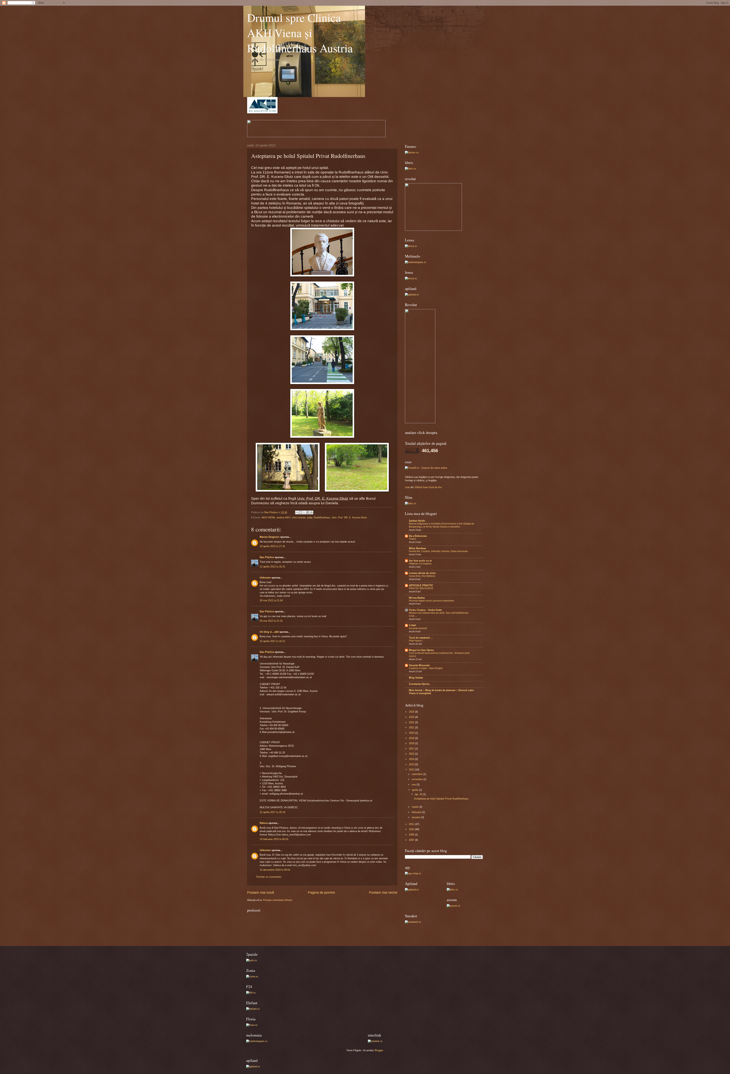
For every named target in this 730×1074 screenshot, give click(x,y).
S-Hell (412, 625)
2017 (412, 748)
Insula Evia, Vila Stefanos (422, 576)
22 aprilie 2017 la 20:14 (272, 812)
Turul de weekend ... (421, 637)
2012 (412, 769)
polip (309, 517)
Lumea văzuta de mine (422, 573)
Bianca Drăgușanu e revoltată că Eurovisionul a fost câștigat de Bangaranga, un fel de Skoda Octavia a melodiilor (441, 525)
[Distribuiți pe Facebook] (308, 512)
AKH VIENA (268, 517)
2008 (412, 834)
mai (414, 784)
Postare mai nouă (260, 892)
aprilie (415, 789)
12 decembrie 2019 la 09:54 (275, 869)
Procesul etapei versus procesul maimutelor (431, 600)
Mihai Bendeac (417, 548)
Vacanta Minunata (419, 665)
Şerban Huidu (417, 520)
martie (415, 806)
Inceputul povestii (418, 628)
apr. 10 (419, 794)
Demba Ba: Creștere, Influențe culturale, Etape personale (438, 551)
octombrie (417, 779)
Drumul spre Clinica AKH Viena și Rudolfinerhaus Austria (300, 33)
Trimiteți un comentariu (268, 876)
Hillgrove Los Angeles (420, 563)
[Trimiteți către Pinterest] (311, 512)
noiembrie (417, 774)
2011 (412, 824)
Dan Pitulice (267, 557)
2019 (412, 738)
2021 (412, 727)
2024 (412, 711)
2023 (412, 717)
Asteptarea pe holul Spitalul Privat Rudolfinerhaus (441, 798)
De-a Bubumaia (418, 536)
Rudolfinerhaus (322, 517)
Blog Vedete (416, 677)
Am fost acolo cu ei (420, 560)
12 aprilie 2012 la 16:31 (272, 566)
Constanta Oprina (419, 684)
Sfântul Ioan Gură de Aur (428, 487)
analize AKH (283, 517)
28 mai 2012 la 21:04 (271, 600)
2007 (412, 840)
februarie (417, 812)
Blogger (379, 1050)
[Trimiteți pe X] (304, 512)
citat (407, 487)
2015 (412, 753)
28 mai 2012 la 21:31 (271, 620)
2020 (412, 732)
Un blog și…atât (269, 631)
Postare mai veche (383, 892)
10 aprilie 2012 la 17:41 (272, 546)
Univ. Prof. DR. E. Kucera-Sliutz (349, 517)
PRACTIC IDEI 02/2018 (421, 588)
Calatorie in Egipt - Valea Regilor (426, 668)
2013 (412, 764)
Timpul (412, 539)
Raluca (264, 823)
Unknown (265, 577)
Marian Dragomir (269, 536)
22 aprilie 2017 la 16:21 (272, 641)
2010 (412, 829)
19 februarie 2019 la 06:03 (274, 839)
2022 (412, 722)
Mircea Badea (417, 597)
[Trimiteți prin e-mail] (297, 512)
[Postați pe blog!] (300, 512)
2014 (412, 759)
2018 (412, 743)
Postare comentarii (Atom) (277, 900)
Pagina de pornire (321, 892)
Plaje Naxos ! (416, 640)
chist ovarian (299, 517)
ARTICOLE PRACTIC (421, 585)
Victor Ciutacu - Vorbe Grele (425, 610)
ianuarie (416, 817)
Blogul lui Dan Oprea (421, 650)
